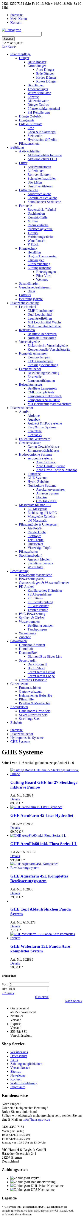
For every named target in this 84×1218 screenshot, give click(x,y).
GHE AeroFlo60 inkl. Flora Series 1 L (43, 843)
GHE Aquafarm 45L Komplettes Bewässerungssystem (39, 878)
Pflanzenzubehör (21, 734)
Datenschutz (18, 1056)
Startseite (16, 730)
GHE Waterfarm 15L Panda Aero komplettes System (40, 948)
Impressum (17, 1087)
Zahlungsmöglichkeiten (26, 1064)
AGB (14, 1060)
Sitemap (15, 1071)
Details (15, 799)
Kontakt (15, 1079)
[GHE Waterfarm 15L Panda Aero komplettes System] (46, 938)
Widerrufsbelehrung (23, 1083)
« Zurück (8, 993)
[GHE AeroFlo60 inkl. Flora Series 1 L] (38, 835)
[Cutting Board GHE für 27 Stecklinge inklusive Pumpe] (46, 774)
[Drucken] (42, 997)
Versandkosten (20, 1067)
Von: (5, 984)
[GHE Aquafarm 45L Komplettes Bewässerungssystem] (46, 868)
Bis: (5, 989)
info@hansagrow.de (36, 1119)
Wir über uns (19, 1052)
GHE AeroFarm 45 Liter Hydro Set (41, 815)
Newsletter (17, 1075)
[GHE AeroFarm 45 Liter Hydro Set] (36, 807)
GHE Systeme (20, 741)
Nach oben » (73, 1001)
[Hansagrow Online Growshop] (11, 30)
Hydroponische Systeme (27, 738)
